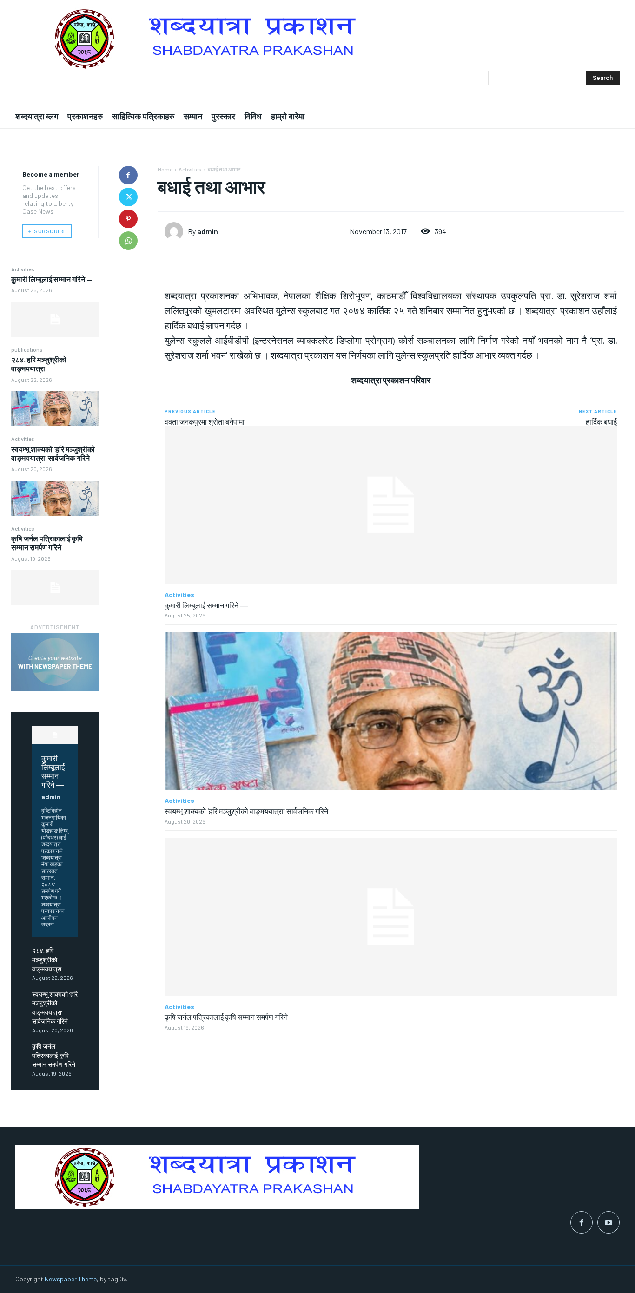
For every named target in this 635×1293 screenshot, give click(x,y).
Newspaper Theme (71, 1279)
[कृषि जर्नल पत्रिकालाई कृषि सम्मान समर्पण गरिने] (55, 587)
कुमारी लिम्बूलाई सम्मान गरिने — (51, 279)
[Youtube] (608, 1222)
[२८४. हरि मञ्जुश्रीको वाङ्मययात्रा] (55, 408)
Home (165, 169)
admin (50, 797)
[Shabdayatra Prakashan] (317, 39)
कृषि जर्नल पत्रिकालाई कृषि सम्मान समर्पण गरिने (47, 542)
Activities (22, 269)
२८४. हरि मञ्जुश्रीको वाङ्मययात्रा (38, 364)
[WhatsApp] (128, 240)
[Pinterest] (128, 219)
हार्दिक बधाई (601, 421)
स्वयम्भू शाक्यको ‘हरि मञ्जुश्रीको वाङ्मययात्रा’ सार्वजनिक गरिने (53, 453)
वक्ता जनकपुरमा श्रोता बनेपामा (205, 421)
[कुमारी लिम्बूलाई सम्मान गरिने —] (55, 319)
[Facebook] (128, 175)
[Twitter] (128, 197)
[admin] (176, 231)
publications (27, 349)
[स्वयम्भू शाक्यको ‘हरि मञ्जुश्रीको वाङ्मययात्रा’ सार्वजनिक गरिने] (55, 498)
